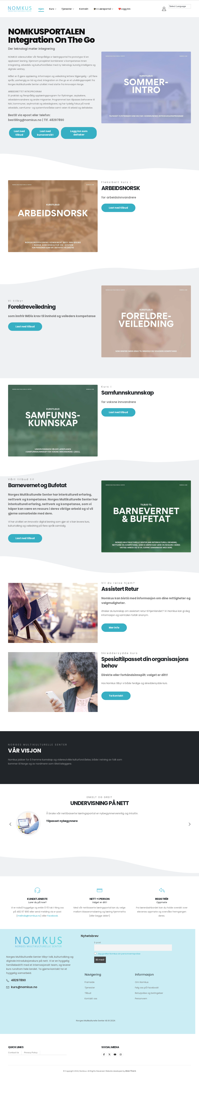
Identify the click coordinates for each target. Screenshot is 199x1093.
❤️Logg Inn (124, 8)
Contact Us (13, 1052)
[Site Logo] (19, 9)
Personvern (141, 998)
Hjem (41, 8)
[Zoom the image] (146, 53)
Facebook (52, 915)
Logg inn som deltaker (79, 133)
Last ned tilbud (19, 133)
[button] (10, 824)
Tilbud (88, 993)
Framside (90, 982)
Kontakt (83, 8)
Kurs (51, 8)
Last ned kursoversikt (45, 133)
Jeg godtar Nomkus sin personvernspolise (119, 953)
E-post (97, 942)
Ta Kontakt (116, 695)
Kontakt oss (91, 998)
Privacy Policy (30, 1052)
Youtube (115, 1054)
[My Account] (164, 9)
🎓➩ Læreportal (102, 8)
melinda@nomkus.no (28, 915)
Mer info (114, 627)
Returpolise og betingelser (149, 993)
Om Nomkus (141, 982)
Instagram (120, 1054)
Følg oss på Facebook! (147, 987)
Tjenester (66, 8)
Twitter (109, 1054)
